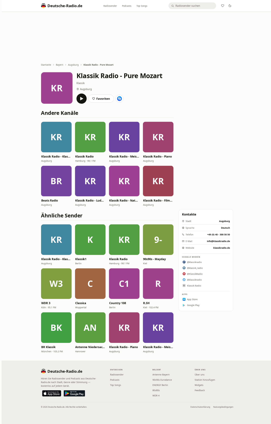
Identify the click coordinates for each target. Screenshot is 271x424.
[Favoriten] (222, 5)
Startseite (46, 64)
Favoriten (103, 99)
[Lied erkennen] (119, 99)
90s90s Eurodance (162, 379)
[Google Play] (74, 393)
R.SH (146, 303)
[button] (56, 137)
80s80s (156, 390)
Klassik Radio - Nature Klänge (124, 200)
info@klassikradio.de (218, 241)
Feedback (200, 390)
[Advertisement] (137, 37)
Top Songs (141, 5)
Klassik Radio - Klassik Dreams (56, 156)
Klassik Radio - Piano (157, 156)
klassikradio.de (221, 247)
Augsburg (73, 64)
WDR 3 (45, 303)
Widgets (199, 385)
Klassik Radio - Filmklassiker (158, 200)
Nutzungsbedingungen (223, 407)
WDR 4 (155, 395)
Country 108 (117, 303)
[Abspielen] (81, 99)
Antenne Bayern (161, 374)
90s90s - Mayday (154, 259)
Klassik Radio (84, 156)
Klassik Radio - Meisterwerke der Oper (124, 156)
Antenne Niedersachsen (90, 347)
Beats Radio (49, 200)
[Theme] (230, 5)
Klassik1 (80, 259)
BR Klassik (48, 347)
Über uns (200, 374)
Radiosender (110, 5)
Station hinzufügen (205, 379)
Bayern (59, 64)
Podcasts (126, 5)
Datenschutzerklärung (200, 407)
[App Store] (51, 393)
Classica (80, 303)
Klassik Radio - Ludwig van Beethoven (90, 200)
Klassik (80, 83)
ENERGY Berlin (160, 385)
